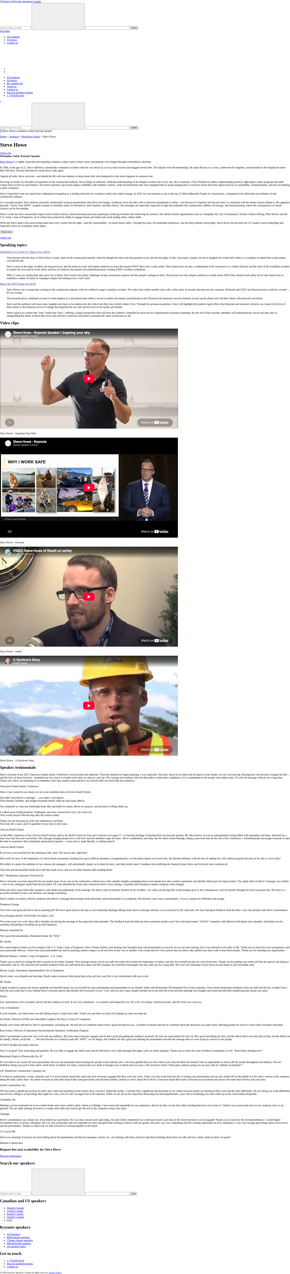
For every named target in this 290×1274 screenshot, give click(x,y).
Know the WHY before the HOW (18, 283)
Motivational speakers (18, 1237)
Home (3, 136)
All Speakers (13, 1234)
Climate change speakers (20, 1240)
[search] (32, 68)
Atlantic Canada (15, 1217)
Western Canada (15, 1208)
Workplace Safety (30, 136)
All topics (12, 39)
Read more (6, 232)
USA (9, 1220)
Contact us (12, 42)
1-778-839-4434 (15, 95)
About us (11, 86)
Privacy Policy (55, 1272)
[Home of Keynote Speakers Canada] (20, 1)
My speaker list (15, 83)
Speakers (14, 136)
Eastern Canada (15, 1214)
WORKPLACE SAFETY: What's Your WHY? (25, 252)
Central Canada (15, 1211)
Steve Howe (6, 161)
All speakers (13, 36)
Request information (10, 1156)
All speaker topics (16, 1246)
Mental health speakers (19, 1243)
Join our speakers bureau (20, 92)
